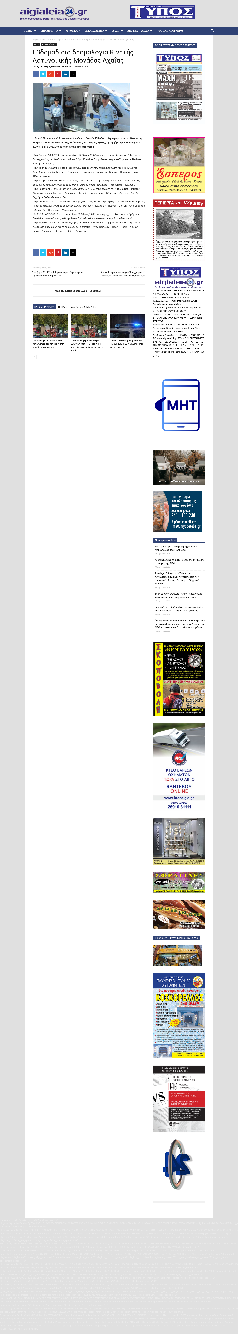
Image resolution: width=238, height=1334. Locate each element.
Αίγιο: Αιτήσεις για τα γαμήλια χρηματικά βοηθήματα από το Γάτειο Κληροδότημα (123, 274)
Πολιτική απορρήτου (170, 30)
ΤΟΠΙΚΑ (28, 30)
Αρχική (36, 39)
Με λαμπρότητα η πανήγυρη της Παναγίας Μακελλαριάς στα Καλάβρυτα (176, 548)
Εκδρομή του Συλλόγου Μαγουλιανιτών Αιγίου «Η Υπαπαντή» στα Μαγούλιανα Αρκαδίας (179, 609)
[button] (212, 31)
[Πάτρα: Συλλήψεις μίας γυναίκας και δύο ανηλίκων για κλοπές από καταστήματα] (127, 326)
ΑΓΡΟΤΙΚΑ (72, 30)
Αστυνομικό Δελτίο (61, 39)
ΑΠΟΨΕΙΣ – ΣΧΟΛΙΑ (138, 30)
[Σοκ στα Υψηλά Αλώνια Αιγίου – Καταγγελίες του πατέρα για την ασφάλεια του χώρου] (50, 326)
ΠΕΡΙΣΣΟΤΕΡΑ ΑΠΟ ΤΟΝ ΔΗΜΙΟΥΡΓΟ (77, 307)
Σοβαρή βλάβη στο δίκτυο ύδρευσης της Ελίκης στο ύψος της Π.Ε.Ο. (179, 562)
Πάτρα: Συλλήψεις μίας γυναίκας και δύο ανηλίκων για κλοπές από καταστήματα (126, 343)
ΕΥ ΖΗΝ (116, 30)
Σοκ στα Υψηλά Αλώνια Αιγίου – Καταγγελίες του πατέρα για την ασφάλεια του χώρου (48, 343)
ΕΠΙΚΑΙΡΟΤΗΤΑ (49, 30)
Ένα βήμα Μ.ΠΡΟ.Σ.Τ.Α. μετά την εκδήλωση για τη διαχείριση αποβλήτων (58, 274)
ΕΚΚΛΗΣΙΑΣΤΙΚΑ (94, 30)
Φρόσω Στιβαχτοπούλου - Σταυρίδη (54, 67)
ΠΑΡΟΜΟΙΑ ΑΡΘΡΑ (44, 307)
